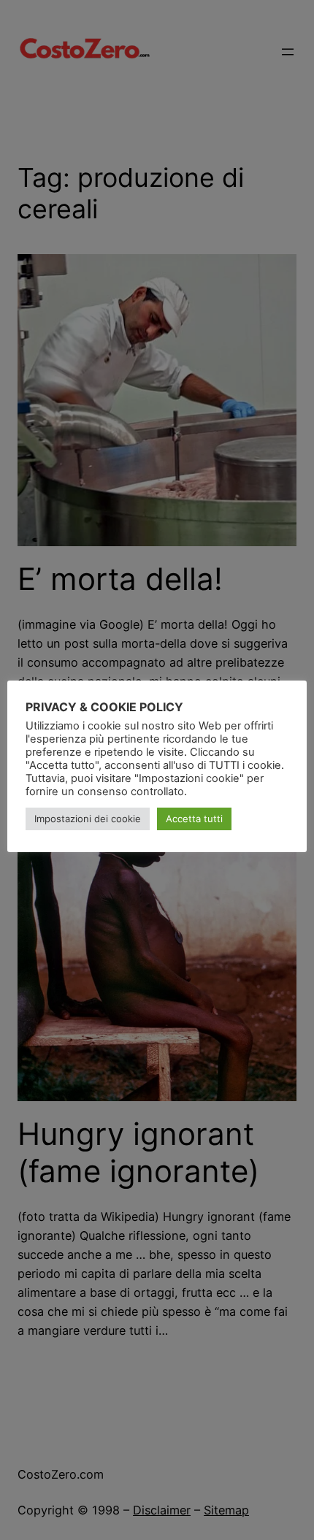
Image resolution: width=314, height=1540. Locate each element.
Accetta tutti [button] (194, 818)
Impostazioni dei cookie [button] (87, 818)
